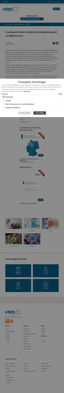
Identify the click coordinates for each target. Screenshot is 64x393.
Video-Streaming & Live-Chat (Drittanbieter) (20, 104)
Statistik (8, 100)
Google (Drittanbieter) (13, 107)
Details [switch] (60, 94)
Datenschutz (27, 91)
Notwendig (9, 97)
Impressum (5, 94)
